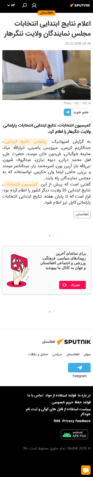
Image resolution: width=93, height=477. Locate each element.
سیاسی (57, 354)
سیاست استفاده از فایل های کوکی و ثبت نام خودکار (58, 412)
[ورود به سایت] (34, 5)
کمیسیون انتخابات (21, 185)
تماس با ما (35, 395)
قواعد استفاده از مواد (60, 395)
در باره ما (84, 395)
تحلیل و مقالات (38, 354)
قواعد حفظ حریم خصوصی (71, 402)
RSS (57, 421)
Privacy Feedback (76, 421)
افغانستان (82, 215)
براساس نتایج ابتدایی (25, 142)
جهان (87, 354)
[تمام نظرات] (86, 470)
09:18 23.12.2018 (78, 44)
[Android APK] (74, 435)
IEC (77, 104)
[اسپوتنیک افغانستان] (81, 8)
